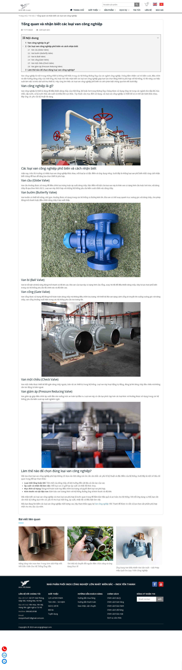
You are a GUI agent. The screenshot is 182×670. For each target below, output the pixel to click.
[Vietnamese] (160, 4)
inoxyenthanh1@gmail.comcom (31, 618)
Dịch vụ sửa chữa (114, 618)
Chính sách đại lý (114, 598)
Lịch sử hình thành (55, 598)
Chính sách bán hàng (115, 602)
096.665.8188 (31, 611)
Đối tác (51, 610)
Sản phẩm (109, 10)
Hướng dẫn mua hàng (86, 598)
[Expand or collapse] (157, 38)
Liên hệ (148, 10)
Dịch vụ (123, 10)
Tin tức (137, 10)
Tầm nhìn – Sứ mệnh (56, 602)
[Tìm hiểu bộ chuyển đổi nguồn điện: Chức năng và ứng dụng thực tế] (90, 543)
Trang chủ (78, 10)
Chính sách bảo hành (115, 606)
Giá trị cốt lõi (53, 606)
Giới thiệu (93, 10)
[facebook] (154, 584)
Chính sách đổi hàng (115, 610)
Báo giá (159, 10)
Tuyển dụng (53, 614)
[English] (154, 4)
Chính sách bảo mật (115, 614)
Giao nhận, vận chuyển (87, 606)
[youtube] (160, 584)
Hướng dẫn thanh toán (87, 602)
